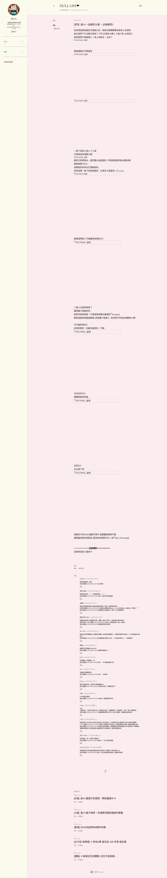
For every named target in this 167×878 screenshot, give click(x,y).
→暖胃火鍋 (56, 28)
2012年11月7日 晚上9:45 (94, 735)
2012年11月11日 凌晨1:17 (96, 747)
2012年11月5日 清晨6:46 (90, 705)
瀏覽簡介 (13, 32)
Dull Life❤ (69, 5)
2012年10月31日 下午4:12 (92, 579)
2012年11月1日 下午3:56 (92, 631)
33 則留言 (80, 816)
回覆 (81, 586)
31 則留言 (80, 802)
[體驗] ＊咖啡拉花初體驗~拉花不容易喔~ (95, 856)
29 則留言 (80, 845)
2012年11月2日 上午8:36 (88, 669)
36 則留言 (80, 831)
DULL (14, 18)
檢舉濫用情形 (8, 62)
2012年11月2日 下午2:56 (91, 681)
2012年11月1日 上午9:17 (96, 617)
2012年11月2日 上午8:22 (90, 657)
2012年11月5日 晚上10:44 (90, 719)
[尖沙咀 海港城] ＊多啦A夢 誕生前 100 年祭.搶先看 (100, 841)
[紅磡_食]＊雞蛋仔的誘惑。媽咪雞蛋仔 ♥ (95, 798)
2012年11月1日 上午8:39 (91, 603)
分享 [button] (54, 20)
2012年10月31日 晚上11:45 (94, 591)
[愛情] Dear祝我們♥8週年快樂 (90, 827)
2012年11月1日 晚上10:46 (90, 645)
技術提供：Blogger (99, 872)
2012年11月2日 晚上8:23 (89, 693)
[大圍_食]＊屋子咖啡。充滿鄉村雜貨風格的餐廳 (98, 812)
